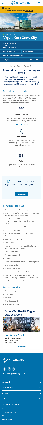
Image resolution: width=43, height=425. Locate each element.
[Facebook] (4, 369)
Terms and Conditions (8, 419)
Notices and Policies (7, 416)
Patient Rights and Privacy (9, 412)
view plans (21, 194)
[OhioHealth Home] (21, 360)
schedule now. (29, 10)
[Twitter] (9, 369)
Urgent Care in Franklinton (16, 335)
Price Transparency (7, 409)
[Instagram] (13, 369)
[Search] (2, 3)
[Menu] (39, 3)
